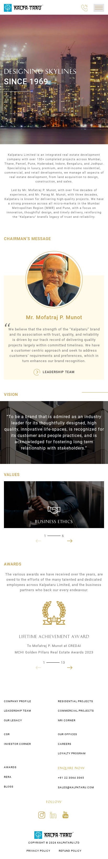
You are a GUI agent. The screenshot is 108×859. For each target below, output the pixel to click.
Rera (8, 776)
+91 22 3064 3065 (71, 777)
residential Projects (75, 701)
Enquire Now (71, 767)
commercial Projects (76, 710)
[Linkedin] (54, 814)
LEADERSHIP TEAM (59, 372)
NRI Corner (66, 720)
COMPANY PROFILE (17, 701)
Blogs (8, 786)
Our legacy (13, 720)
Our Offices (67, 734)
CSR (7, 734)
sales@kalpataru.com (76, 787)
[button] (69, 541)
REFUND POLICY (70, 850)
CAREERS (64, 743)
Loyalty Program (72, 753)
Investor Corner (17, 743)
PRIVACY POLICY (38, 850)
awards (10, 767)
